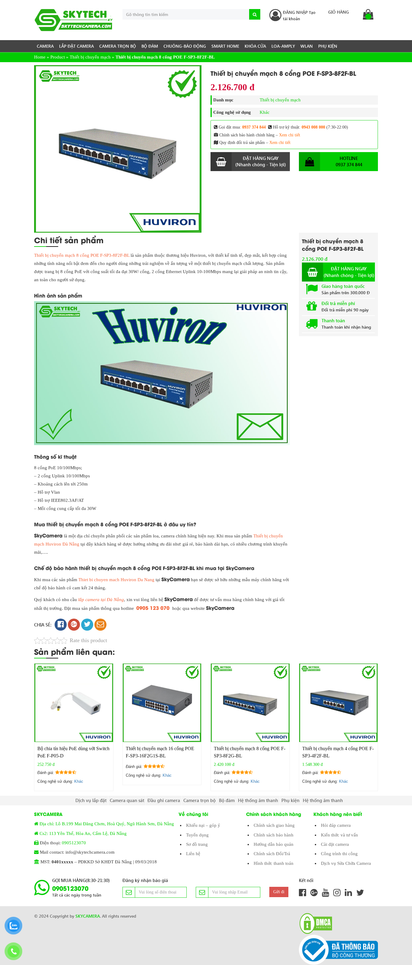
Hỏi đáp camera (336, 825)
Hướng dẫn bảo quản (273, 844)
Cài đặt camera (335, 844)
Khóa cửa (255, 46)
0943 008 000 (313, 127)
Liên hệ (193, 853)
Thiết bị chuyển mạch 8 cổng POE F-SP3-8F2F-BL (81, 255)
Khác (265, 112)
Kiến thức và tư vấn (339, 835)
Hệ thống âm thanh (258, 800)
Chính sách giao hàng (274, 825)
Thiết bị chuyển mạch (90, 57)
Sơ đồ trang (197, 844)
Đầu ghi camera (163, 800)
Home (40, 57)
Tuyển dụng (197, 835)
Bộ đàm (149, 46)
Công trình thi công (339, 853)
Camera (45, 46)
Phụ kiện (327, 46)
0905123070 (74, 842)
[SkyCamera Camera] (73, 20)
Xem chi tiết (289, 135)
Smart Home (225, 46)
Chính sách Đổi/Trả (272, 853)
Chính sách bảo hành (273, 835)
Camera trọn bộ (117, 46)
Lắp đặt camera (76, 46)
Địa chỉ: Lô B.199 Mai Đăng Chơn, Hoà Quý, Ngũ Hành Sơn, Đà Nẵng (107, 823)
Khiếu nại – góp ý (203, 825)
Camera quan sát (127, 800)
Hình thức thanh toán (273, 863)
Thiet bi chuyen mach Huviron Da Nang (116, 579)
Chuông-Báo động (184, 46)
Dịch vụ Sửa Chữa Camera (346, 863)
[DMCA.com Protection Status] (314, 923)
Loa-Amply (283, 46)
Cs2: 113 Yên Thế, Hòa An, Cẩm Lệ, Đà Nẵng (83, 833)
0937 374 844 (254, 127)
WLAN (306, 46)
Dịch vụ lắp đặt (90, 800)
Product (57, 57)
